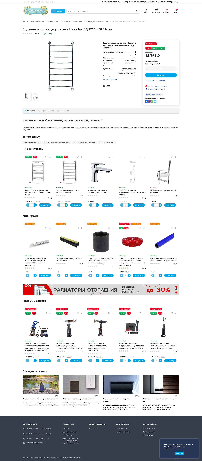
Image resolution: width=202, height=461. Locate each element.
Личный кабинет (149, 428)
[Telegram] (155, 101)
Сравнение (161, 80)
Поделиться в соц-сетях (155, 98)
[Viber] (149, 101)
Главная (25, 21)
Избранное (150, 80)
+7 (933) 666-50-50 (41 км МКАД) (142, 2)
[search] (137, 11)
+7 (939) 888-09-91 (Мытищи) (168, 2)
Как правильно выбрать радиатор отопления (116, 400)
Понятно (179, 453)
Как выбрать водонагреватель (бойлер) (79, 399)
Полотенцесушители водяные (72, 21)
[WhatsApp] (152, 101)
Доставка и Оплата (37, 2)
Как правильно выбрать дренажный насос (40, 399)
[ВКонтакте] (146, 101)
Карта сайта (93, 428)
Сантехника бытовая (37, 21)
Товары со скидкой (123, 432)
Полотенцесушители (53, 21)
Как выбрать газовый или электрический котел (159, 400)
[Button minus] (27, 205)
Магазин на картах (155, 94)
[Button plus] (35, 205)
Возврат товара (51, 2)
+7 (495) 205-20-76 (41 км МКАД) (116, 2)
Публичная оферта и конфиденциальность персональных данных (71, 441)
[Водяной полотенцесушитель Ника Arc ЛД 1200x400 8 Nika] (27, 97)
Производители (121, 428)
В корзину (161, 75)
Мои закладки (148, 435)
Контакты (26, 2)
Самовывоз (152, 89)
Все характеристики (110, 79)
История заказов (149, 432)
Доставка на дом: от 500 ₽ (157, 86)
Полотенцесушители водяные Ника (96, 21)
